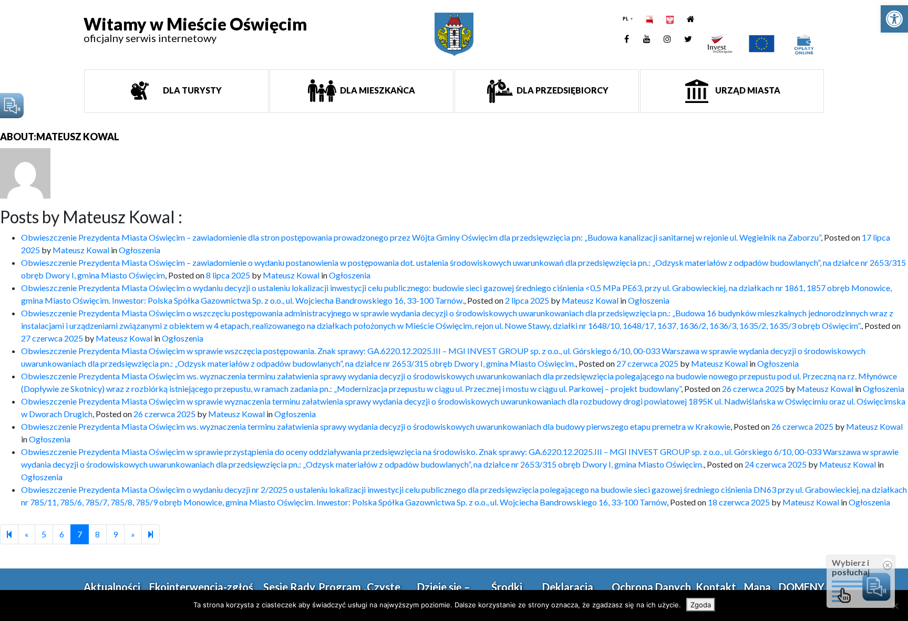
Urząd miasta (747, 90)
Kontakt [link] (716, 587)
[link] (894, 19)
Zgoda (700, 605)
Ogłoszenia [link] (139, 250)
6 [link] (61, 534)
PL (626, 19)
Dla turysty (191, 90)
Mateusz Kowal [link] (81, 250)
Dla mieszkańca (376, 90)
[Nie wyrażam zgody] (895, 606)
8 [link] (97, 534)
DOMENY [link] (801, 587)
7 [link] (79, 534)
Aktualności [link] (112, 587)
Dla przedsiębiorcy (561, 90)
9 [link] (115, 534)
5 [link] (44, 534)
